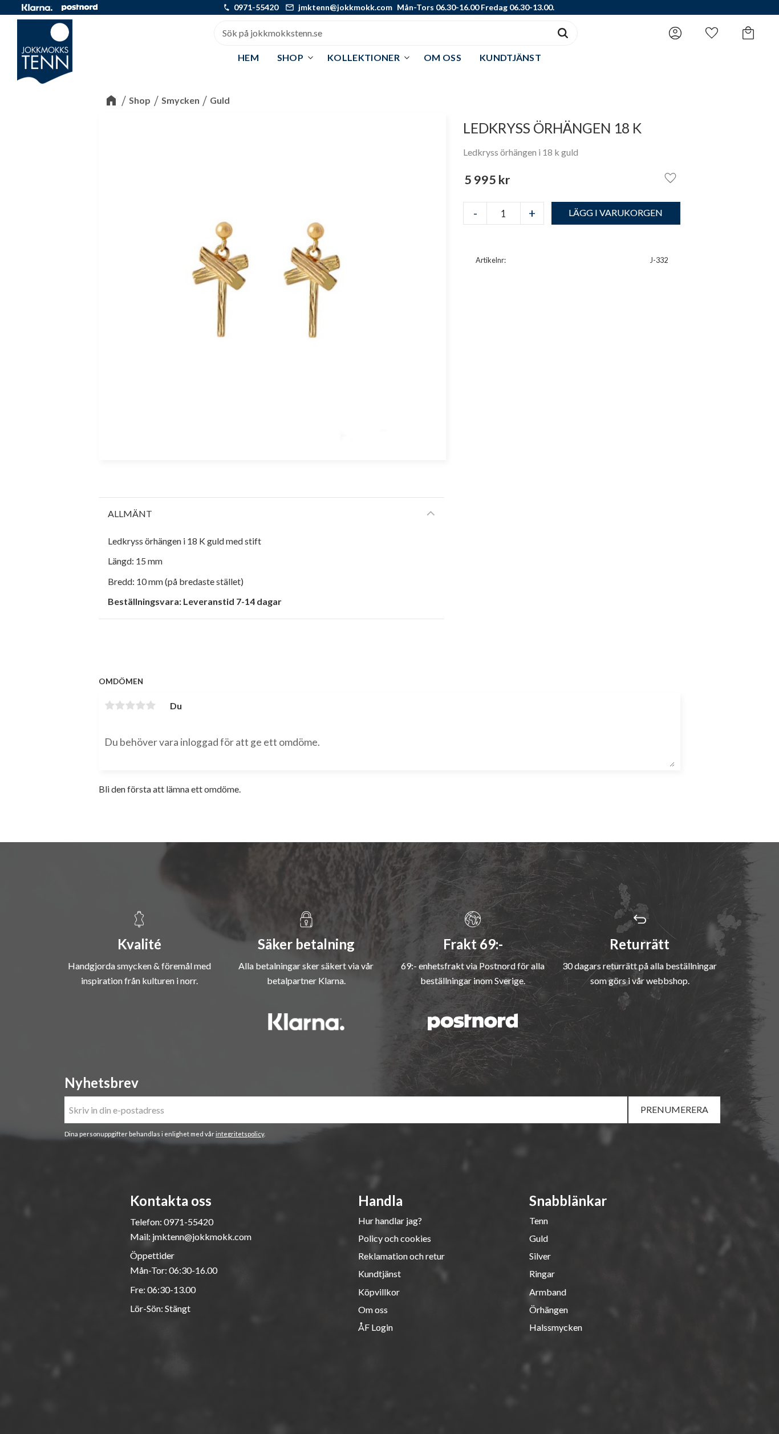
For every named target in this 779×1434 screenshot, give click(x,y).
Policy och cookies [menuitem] (394, 1238)
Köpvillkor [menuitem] (379, 1292)
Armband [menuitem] (547, 1292)
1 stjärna (109, 705)
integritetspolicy (240, 1134)
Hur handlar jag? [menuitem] (390, 1221)
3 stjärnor (130, 705)
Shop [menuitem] (290, 57)
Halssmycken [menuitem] (555, 1327)
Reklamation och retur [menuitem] (401, 1256)
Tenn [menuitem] (538, 1221)
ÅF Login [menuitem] (375, 1327)
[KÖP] (616, 213)
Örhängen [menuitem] (548, 1310)
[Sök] (563, 33)
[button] (711, 30)
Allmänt (130, 513)
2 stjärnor (120, 705)
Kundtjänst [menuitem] (510, 57)
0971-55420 (256, 7)
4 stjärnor (140, 705)
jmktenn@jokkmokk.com (345, 7)
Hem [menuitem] (248, 57)
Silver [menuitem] (540, 1256)
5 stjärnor (150, 705)
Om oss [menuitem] (442, 57)
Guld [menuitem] (538, 1238)
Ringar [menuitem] (542, 1274)
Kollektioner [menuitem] (363, 57)
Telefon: (147, 1221)
